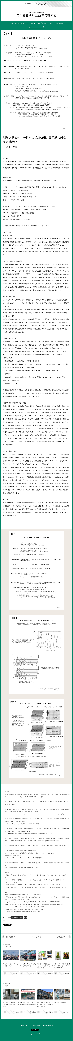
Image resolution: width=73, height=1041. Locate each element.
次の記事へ (62, 937)
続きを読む (16, 973)
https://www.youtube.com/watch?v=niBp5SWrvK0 (20, 906)
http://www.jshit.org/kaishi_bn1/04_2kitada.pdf (16, 823)
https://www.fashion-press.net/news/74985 (16, 867)
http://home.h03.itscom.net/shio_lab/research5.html (18, 858)
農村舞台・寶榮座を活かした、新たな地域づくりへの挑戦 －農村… (45, 966)
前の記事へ (11, 937)
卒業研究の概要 (35, 23)
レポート (45, 23)
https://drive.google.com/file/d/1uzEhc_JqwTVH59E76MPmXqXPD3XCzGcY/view (27, 902)
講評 (51, 23)
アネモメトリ (36, 1025)
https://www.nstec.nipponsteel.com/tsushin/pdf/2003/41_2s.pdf (24, 833)
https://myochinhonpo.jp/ (21, 894)
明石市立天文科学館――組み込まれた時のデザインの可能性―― (11, 1004)
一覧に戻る (36, 937)
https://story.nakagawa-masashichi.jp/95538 (18, 911)
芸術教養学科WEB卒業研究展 (36, 14)
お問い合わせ (59, 23)
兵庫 (25, 917)
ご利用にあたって (25, 1025)
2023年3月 (15, 917)
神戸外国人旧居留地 (60, 1002)
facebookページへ (48, 1025)
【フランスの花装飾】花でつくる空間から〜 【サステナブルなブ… (62, 966)
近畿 (21, 917)
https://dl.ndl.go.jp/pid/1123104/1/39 (24, 797)
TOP (11, 23)
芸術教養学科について (22, 23)
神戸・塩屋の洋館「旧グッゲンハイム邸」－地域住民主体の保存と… (45, 1004)
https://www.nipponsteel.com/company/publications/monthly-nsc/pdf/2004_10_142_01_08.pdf (29, 814)
